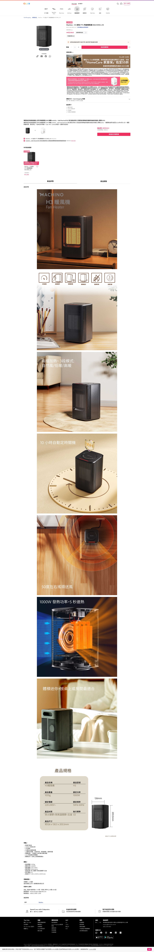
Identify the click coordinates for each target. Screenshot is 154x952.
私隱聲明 (82, 922)
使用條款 (82, 924)
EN (100, 922)
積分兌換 (40, 931)
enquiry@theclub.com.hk (109, 924)
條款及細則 (82, 926)
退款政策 (54, 928)
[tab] (50, 181)
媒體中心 (26, 928)
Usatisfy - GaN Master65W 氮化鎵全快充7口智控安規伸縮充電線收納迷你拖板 (46, 141)
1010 (67, 924)
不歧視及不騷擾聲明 (85, 928)
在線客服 (54, 932)
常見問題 (54, 930)
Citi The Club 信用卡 (29, 926)
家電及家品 (34, 17)
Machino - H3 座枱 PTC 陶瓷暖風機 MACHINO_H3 (29, 168)
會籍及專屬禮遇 (42, 922)
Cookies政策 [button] (92, 949)
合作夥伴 (80, 3)
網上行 (67, 926)
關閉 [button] (149, 949)
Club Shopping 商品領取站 (57, 925)
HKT (67, 928)
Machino (41, 902)
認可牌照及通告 (84, 931)
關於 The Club (27, 922)
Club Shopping (27, 17)
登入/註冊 (127, 3)
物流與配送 (54, 922)
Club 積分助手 (41, 928)
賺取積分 (40, 924)
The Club (74, 3)
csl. (66, 922)
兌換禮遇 (40, 926)
